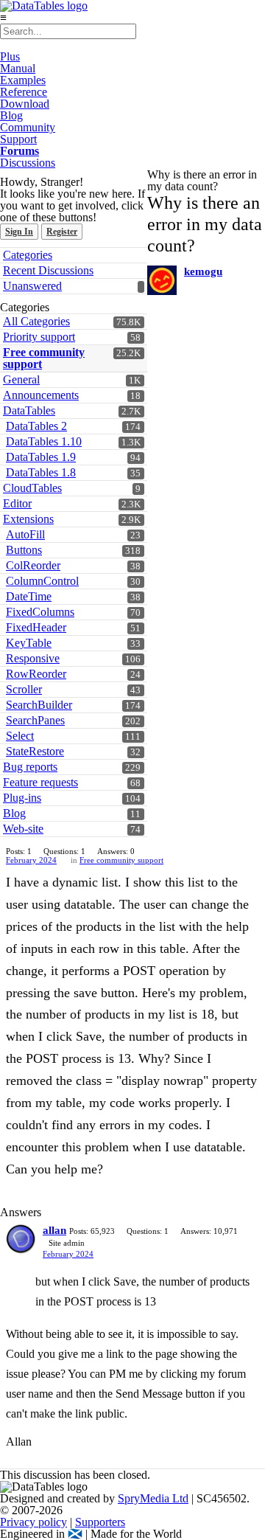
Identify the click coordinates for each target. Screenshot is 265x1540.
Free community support (44, 358)
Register (61, 231)
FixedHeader (36, 627)
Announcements (41, 395)
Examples (23, 80)
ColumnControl (42, 581)
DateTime (29, 596)
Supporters (100, 1522)
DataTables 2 (36, 426)
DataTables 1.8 (41, 472)
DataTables (29, 410)
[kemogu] (162, 280)
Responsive (33, 658)
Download (24, 103)
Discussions (27, 162)
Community (27, 127)
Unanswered (32, 286)
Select (20, 735)
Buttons (24, 550)
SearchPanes (35, 720)
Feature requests (40, 782)
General (21, 379)
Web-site (23, 828)
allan (54, 1230)
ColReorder (33, 565)
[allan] (20, 1239)
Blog (11, 115)
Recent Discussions (48, 270)
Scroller (24, 689)
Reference (23, 92)
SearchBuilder (39, 704)
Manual (17, 68)
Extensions (28, 519)
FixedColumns (40, 612)
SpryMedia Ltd (153, 1498)
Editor (17, 503)
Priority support (39, 336)
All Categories (36, 321)
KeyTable (29, 643)
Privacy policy (33, 1522)
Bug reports (30, 766)
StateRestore (35, 751)
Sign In (19, 231)
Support (18, 139)
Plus (10, 56)
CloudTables (32, 488)
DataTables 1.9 (41, 457)
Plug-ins (22, 797)
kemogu (203, 271)
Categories (27, 255)
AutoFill (25, 534)
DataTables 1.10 (44, 441)
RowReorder (36, 673)
